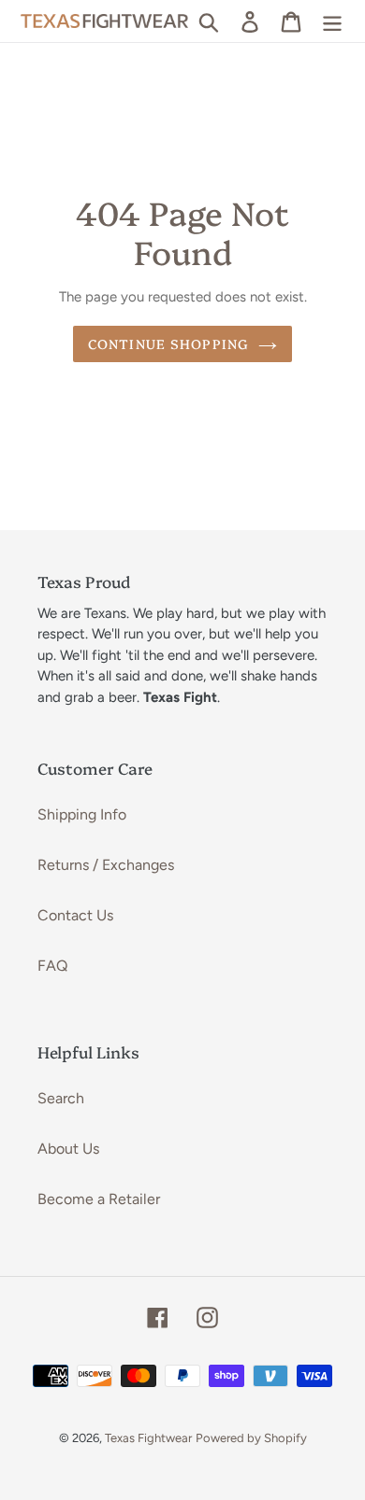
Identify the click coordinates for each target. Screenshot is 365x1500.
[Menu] (332, 21)
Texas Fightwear (148, 1438)
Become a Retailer (98, 1199)
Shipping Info (81, 814)
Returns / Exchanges (105, 865)
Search (60, 1098)
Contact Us (75, 915)
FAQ (52, 965)
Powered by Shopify (251, 1438)
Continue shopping (168, 343)
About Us (68, 1148)
